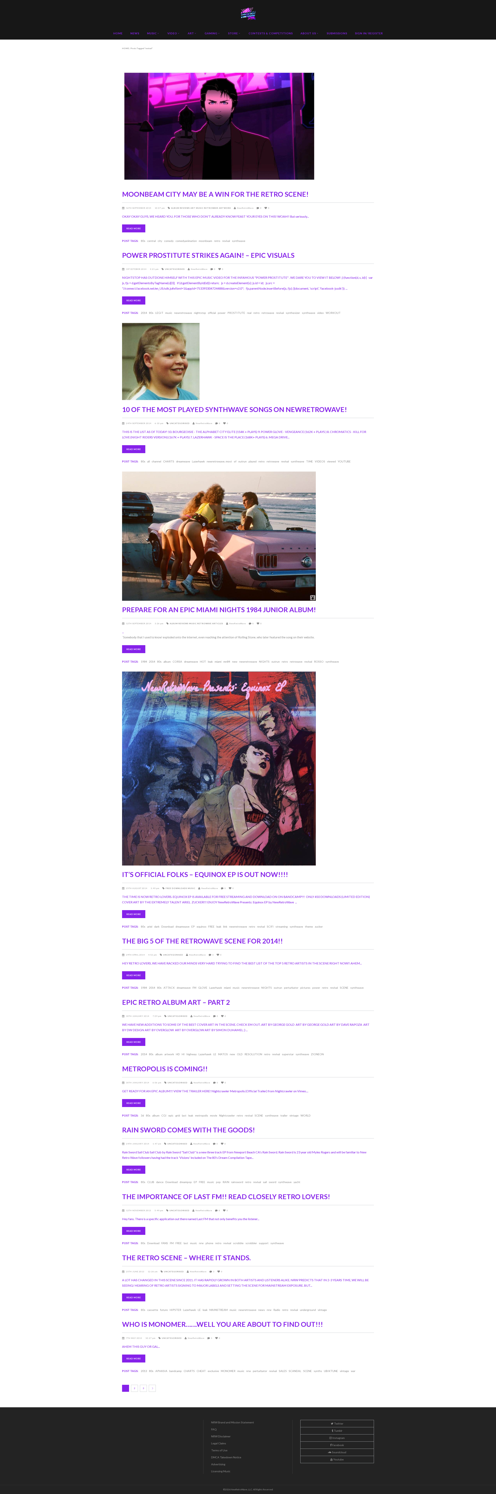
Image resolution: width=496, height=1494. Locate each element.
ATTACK (169, 987)
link (225, 926)
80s (143, 240)
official (212, 312)
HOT (203, 661)
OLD (240, 1054)
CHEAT (201, 1371)
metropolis (201, 1115)
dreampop (186, 1182)
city (160, 240)
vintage (294, 1115)
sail (265, 1182)
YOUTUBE (344, 461)
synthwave (238, 240)
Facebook (338, 1445)
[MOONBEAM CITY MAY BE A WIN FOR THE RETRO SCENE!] (248, 128)
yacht (297, 1182)
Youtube (338, 1459)
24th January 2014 (138, 1144)
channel (156, 461)
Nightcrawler (227, 1115)
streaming (282, 926)
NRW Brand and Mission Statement (232, 1422)
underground (308, 1309)
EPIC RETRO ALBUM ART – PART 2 (176, 1002)
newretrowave (183, 312)
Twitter (338, 1423)
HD (178, 1054)
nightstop (200, 312)
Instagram (338, 1437)
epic (170, 1115)
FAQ (214, 1429)
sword (272, 1182)
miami (218, 661)
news (261, 1309)
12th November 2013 (139, 1210)
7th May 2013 (134, 1338)
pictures (305, 987)
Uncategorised (175, 269)
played (253, 461)
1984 (144, 661)
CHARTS (168, 461)
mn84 (226, 661)
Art (192, 208)
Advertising (218, 1464)
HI (183, 1054)
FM (194, 987)
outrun (242, 461)
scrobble (238, 1243)
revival (226, 240)
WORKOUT (333, 312)
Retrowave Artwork (217, 208)
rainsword (237, 1182)
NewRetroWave (245, 208)
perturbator (291, 987)
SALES (283, 1371)
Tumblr (337, 1430)
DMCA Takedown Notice (226, 1457)
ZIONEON (317, 1054)
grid (177, 1115)
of (235, 461)
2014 (144, 312)
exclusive (213, 1371)
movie (213, 1115)
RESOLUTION (253, 1054)
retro (217, 240)
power (222, 312)
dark (156, 926)
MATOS (223, 1054)
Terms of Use (219, 1450)
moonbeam (205, 240)
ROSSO (319, 661)
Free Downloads (176, 888)
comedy (169, 240)
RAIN (226, 1182)
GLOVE (202, 987)
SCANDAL (295, 1371)
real (249, 312)
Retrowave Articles (210, 623)
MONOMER (228, 1371)
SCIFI (270, 926)
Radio (276, 1309)
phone (209, 1243)
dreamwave (183, 461)
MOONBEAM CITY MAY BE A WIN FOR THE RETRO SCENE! (215, 194)
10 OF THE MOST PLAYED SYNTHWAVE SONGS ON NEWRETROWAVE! (234, 409)
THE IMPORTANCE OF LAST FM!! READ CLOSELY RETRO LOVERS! (226, 1196)
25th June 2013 (135, 1271)
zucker (319, 926)
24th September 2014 (139, 423)
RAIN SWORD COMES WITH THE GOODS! (188, 1130)
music (168, 312)
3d (142, 1115)
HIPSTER (175, 1309)
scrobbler (251, 1243)
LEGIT (159, 312)
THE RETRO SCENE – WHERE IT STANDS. (186, 1257)
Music (199, 208)
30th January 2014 (138, 1016)
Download (167, 926)
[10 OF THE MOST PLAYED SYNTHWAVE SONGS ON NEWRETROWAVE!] (248, 362)
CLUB (150, 1182)
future (164, 1309)
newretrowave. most (219, 461)
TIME (309, 461)
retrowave (268, 312)
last (184, 1115)
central (151, 240)
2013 (144, 1371)
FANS (164, 1243)
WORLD (306, 1115)
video (320, 312)
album (167, 661)
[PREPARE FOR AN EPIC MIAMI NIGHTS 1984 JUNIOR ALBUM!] (248, 536)
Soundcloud (338, 1452)
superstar (288, 1054)
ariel (149, 926)
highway (192, 1054)
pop (218, 1182)
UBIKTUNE (331, 1371)
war (353, 1371)
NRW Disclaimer (221, 1436)
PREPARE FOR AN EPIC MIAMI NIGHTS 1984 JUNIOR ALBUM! (219, 609)
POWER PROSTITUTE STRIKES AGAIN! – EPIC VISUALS (208, 255)
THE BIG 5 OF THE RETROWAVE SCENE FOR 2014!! (202, 941)
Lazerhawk (198, 461)
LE (214, 1054)
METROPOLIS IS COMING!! (165, 1069)
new (234, 661)
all (148, 461)
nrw (201, 1243)
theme (309, 926)
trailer (284, 1115)
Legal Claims (218, 1443)
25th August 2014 (137, 888)
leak (210, 661)
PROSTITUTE (236, 312)
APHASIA (161, 1371)
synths (318, 1371)
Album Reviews (180, 208)
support (264, 1243)
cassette (152, 1309)
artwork (169, 1054)
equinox (201, 926)
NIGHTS (264, 661)
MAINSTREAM (218, 1309)
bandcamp (175, 1371)
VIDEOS (320, 461)
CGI (163, 1115)
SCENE (344, 987)
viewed (331, 461)
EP (193, 926)
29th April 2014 (135, 955)
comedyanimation (186, 240)
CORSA (177, 661)
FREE (211, 926)
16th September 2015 (139, 208)
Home (125, 48)
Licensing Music (220, 1471)
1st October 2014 (136, 269)
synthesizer (293, 312)
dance (160, 1182)
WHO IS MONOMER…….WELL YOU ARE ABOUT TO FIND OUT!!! (222, 1324)
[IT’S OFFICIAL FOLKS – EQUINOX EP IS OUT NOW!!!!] (248, 769)
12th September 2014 (139, 623)
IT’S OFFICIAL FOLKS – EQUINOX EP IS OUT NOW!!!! (205, 874)
